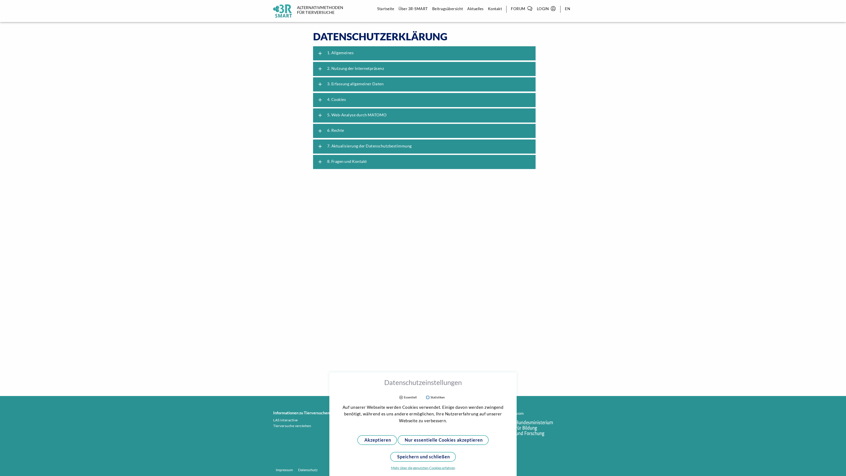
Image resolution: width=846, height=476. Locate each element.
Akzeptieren (377, 440)
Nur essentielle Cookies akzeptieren (444, 440)
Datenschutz (307, 470)
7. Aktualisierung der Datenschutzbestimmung (364, 146)
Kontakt (495, 9)
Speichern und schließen (423, 456)
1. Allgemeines (335, 53)
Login (543, 9)
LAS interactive (285, 420)
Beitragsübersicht (447, 9)
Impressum (284, 470)
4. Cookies (331, 100)
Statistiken (437, 397)
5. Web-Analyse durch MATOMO (352, 115)
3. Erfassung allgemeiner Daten (350, 84)
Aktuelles (475, 9)
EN (567, 9)
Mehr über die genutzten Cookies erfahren (423, 468)
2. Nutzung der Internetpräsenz (350, 69)
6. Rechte (330, 131)
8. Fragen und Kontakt (342, 162)
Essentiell (410, 397)
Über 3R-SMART (413, 9)
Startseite (385, 9)
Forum (518, 9)
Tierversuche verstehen (292, 426)
